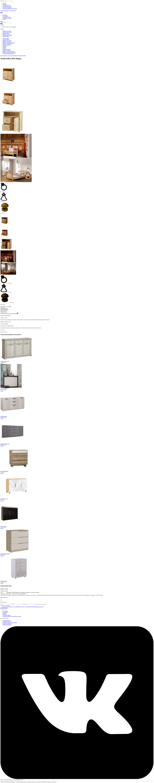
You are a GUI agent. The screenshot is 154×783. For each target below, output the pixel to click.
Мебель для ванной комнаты (9, 51)
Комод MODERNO (4, 471)
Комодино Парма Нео (4, 443)
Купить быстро (8, 313)
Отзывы (4, 19)
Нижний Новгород (4, 10)
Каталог (4, 3)
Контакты (5, 4)
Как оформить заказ (7, 6)
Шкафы (4, 47)
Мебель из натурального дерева (9, 52)
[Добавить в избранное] (17, 313)
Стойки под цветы (7, 49)
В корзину (2, 313)
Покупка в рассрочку (7, 7)
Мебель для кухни (6, 34)
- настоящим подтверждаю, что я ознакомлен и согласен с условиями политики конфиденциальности (23, 606)
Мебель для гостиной (7, 32)
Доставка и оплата (6, 5)
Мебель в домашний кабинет (9, 42)
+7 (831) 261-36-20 (12, 10)
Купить (1, 363)
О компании (5, 16)
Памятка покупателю (7, 624)
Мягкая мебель (6, 36)
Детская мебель (6, 33)
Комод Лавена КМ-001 (5, 553)
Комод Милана (3, 581)
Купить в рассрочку (6, 605)
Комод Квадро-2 (3, 388)
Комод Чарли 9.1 (3, 416)
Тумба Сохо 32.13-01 (4, 361)
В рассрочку (13, 313)
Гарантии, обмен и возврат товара (10, 8)
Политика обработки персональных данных (12, 616)
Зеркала (4, 48)
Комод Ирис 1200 (4, 498)
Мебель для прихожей (7, 35)
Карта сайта (5, 610)
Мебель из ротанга (7, 50)
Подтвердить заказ (4, 607)
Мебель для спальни (7, 31)
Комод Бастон (3, 526)
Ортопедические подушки (8, 53)
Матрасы (5, 46)
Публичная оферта (7, 615)
